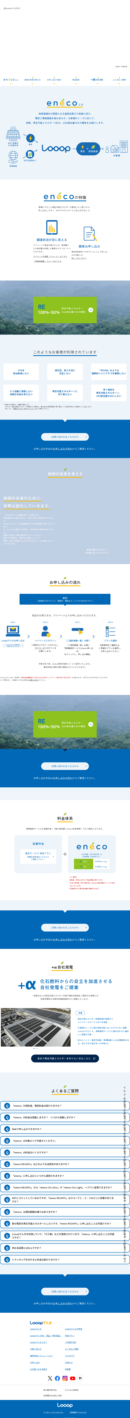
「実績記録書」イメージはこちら (47, 261)
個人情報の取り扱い (50, 1390)
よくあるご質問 (71, 1349)
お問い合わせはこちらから (65, 436)
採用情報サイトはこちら (78, 1412)
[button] (35, 1048)
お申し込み (35, 1362)
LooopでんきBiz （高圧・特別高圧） (46, 1335)
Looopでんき (36, 1328)
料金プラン (70, 1335)
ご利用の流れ (70, 1342)
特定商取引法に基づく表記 (52, 1395)
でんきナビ (70, 1355)
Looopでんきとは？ (38, 1342)
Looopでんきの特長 (73, 1328)
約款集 (68, 1369)
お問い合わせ (34, 680)
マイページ (40, 648)
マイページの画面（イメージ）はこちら (50, 256)
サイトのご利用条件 (72, 1390)
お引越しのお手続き (38, 1369)
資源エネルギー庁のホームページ (24, 409)
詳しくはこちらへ (79, 258)
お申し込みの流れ (62, 448)
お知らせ (69, 1362)
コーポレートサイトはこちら (53, 1412)
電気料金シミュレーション (41, 1355)
